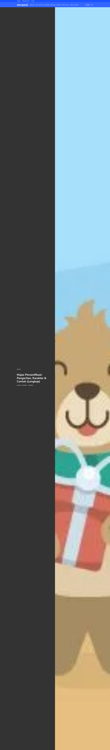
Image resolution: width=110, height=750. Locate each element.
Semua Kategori (74, 5)
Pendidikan (53, 5)
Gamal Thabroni (22, 385)
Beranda (32, 5)
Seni (67, 5)
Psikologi (58, 5)
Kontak (32, 1)
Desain (63, 5)
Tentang (18, 1)
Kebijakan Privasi (25, 1)
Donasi (88, 5)
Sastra (19, 369)
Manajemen (46, 5)
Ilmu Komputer (39, 5)
